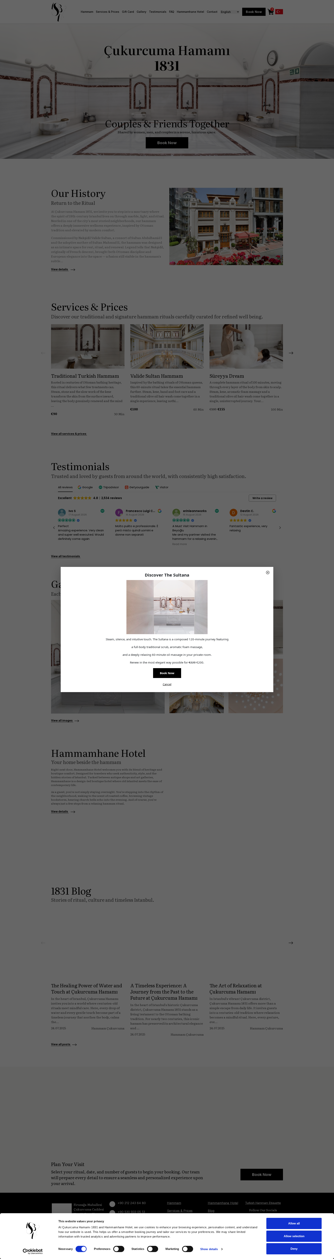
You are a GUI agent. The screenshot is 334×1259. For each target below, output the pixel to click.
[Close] (267, 572)
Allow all (294, 1223)
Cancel (167, 684)
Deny (294, 1248)
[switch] (118, 1249)
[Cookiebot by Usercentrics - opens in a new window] (33, 1251)
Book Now (167, 673)
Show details (209, 1249)
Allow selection (294, 1236)
